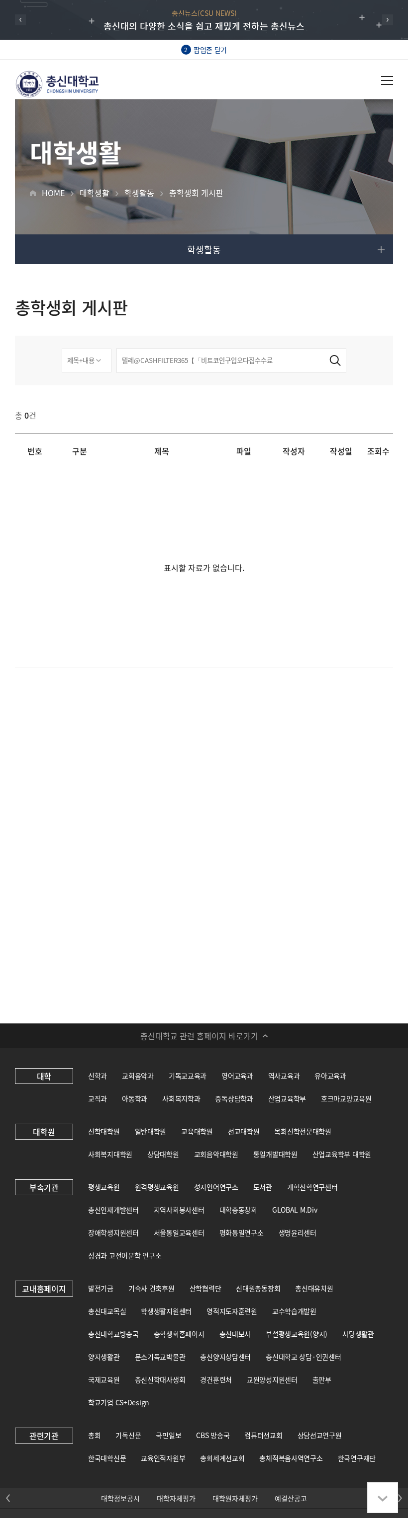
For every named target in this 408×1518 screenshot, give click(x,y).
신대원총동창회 (258, 1288)
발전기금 (100, 1288)
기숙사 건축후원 (151, 1288)
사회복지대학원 (110, 1154)
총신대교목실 (107, 1311)
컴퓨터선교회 (263, 1435)
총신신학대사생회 (160, 1379)
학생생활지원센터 (166, 1311)
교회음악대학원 (216, 1154)
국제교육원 (104, 1379)
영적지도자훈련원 (231, 1311)
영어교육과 (237, 1076)
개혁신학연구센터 (312, 1187)
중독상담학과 (234, 1098)
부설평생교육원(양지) (296, 1334)
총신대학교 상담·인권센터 (303, 1357)
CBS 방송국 (212, 1435)
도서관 (262, 1187)
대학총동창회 (238, 1210)
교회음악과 (138, 1076)
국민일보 (168, 1435)
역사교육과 (284, 1076)
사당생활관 (358, 1334)
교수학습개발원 (294, 1311)
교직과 (97, 1098)
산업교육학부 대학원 (341, 1154)
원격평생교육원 (157, 1187)
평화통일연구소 (241, 1232)
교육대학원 (197, 1131)
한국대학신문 (107, 1458)
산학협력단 (205, 1288)
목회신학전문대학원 (302, 1131)
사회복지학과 (181, 1098)
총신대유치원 (314, 1288)
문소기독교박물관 (160, 1357)
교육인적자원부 (163, 1458)
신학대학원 (104, 1131)
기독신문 (128, 1435)
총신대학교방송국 (113, 1334)
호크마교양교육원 (346, 1098)
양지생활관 (104, 1357)
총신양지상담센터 (225, 1357)
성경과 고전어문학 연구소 (124, 1255)
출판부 (321, 1379)
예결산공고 (291, 1498)
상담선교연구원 (320, 1435)
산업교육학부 (287, 1098)
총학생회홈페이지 (179, 1334)
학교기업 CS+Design (118, 1402)
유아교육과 (330, 1076)
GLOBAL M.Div (294, 1210)
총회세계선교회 (222, 1458)
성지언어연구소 (216, 1187)
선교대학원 (244, 1131)
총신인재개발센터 (113, 1210)
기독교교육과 (187, 1076)
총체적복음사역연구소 (290, 1458)
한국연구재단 (357, 1458)
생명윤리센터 (297, 1232)
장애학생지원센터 (113, 1232)
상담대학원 (163, 1154)
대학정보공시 (120, 1498)
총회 (94, 1435)
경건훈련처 (216, 1379)
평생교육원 (104, 1187)
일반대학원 (151, 1131)
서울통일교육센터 (179, 1232)
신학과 (97, 1076)
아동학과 (134, 1098)
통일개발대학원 (275, 1154)
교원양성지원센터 (272, 1379)
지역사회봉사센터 (179, 1210)
